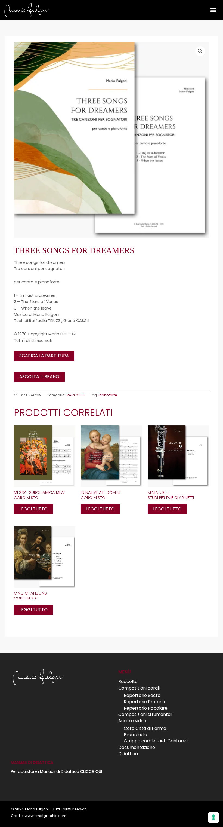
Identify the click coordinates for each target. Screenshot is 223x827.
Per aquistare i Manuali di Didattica (56, 771)
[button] (213, 9)
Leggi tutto (33, 509)
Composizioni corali (139, 688)
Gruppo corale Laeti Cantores (156, 741)
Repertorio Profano (144, 702)
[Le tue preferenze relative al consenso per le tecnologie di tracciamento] (213, 817)
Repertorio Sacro (142, 695)
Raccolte (128, 681)
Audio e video (132, 721)
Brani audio (135, 734)
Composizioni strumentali (145, 714)
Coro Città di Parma (145, 728)
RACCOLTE (76, 395)
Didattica (128, 754)
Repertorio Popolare (146, 708)
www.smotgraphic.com (45, 815)
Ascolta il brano (39, 376)
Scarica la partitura (44, 356)
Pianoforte (108, 395)
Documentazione (136, 747)
